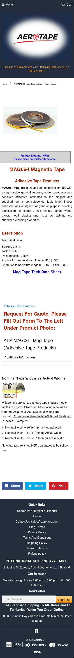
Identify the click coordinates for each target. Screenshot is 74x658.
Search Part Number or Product (37, 511)
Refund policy (37, 553)
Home (4, 83)
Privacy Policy (37, 532)
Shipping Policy (37, 543)
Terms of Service (37, 548)
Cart (69, 4)
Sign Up (64, 599)
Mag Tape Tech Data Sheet (37, 272)
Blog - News (37, 527)
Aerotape (39, 639)
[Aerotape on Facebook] (36, 631)
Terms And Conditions (37, 537)
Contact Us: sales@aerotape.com (37, 521)
